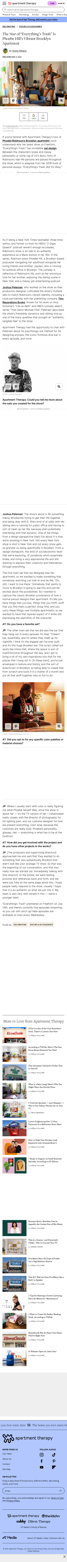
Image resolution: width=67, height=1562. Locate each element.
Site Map (6, 1469)
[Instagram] (41, 1455)
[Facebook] (41, 1461)
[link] (46, 1030)
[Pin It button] (13, 101)
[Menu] (4, 3)
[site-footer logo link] (9, 1537)
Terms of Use (57, 1498)
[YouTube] (41, 1467)
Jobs (46, 1538)
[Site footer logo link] (33, 1438)
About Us (6, 1458)
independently (12, 126)
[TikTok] (54, 1455)
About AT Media (34, 1538)
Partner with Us (57, 1538)
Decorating (24, 14)
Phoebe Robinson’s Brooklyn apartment (26, 140)
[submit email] (60, 1490)
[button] (61, 101)
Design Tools (47, 14)
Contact (6, 1464)
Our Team (7, 1453)
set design (50, 148)
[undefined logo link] (22, 3)
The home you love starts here (46, 1425)
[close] (64, 1556)
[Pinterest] (54, 1461)
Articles (35, 14)
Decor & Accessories (30, 26)
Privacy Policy (13, 1500)
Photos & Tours (9, 14)
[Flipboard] (54, 1467)
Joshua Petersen (12, 287)
